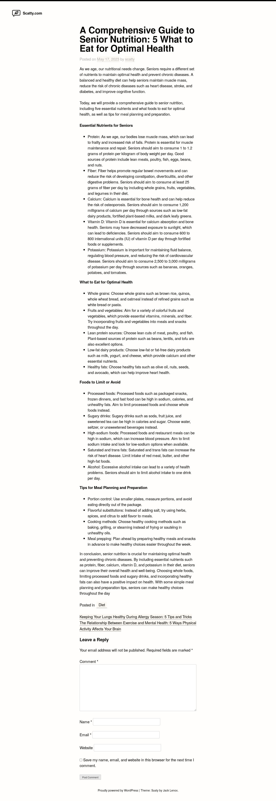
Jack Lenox (170, 790)
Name (86, 721)
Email (85, 734)
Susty (154, 790)
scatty (130, 59)
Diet (102, 604)
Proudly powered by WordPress (118, 790)
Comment (89, 661)
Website (86, 747)
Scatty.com (32, 13)
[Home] (16, 16)
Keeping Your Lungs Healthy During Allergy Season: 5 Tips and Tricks (136, 616)
